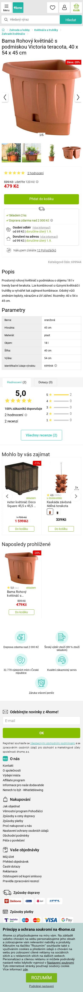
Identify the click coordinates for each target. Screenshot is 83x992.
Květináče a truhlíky (46, 30)
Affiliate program (14, 780)
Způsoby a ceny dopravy (19, 816)
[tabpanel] (41, 97)
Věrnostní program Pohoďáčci (23, 811)
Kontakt (8, 765)
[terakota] (50, 512)
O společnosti (12, 770)
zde (25, 969)
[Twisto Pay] (11, 920)
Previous (7, 496)
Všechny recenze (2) (41, 435)
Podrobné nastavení (41, 986)
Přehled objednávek (16, 861)
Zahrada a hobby (19, 30)
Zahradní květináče (13, 33)
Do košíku (21, 529)
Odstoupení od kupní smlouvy (22, 876)
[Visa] (50, 920)
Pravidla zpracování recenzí (21, 881)
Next (75, 496)
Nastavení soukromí (60, 962)
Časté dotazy (11, 866)
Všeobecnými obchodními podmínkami (52, 743)
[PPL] (54, 901)
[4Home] (5, 30)
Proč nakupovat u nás (17, 826)
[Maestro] (25, 920)
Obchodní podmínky (16, 835)
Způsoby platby (13, 821)
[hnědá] (57, 512)
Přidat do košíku (41, 199)
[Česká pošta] (28, 901)
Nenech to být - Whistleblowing (23, 790)
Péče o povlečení (13, 840)
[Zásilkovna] (12, 901)
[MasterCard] (36, 920)
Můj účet (8, 856)
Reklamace (10, 871)
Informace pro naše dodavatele (23, 785)
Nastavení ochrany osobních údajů (26, 830)
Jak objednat (11, 806)
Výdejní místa (11, 775)
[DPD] (40, 901)
